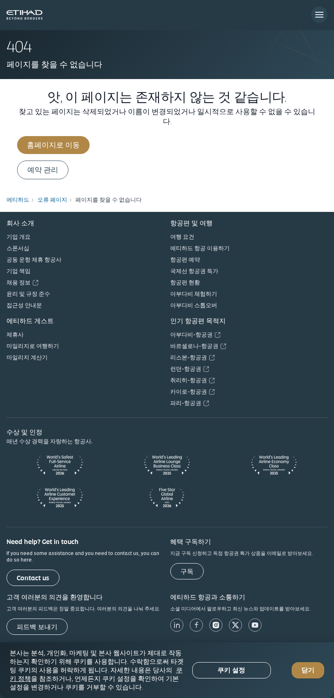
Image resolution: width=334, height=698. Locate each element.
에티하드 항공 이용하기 (200, 248)
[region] (167, 670)
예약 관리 (42, 169)
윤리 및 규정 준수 (28, 293)
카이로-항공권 (188, 391)
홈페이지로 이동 (53, 145)
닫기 (307, 670)
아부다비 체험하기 (193, 293)
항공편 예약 (185, 259)
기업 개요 (19, 236)
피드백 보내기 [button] (37, 627)
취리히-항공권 (188, 380)
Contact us (33, 578)
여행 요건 (182, 236)
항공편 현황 (185, 282)
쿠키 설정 (231, 670)
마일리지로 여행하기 (33, 346)
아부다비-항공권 (191, 334)
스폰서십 (18, 248)
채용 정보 (19, 282)
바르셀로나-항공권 (194, 346)
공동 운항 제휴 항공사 (34, 259)
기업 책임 (19, 271)
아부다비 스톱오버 (193, 305)
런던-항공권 (185, 368)
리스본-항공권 (188, 357)
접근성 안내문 (24, 305)
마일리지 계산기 (27, 357)
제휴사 (15, 334)
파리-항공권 (185, 403)
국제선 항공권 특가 (194, 271)
